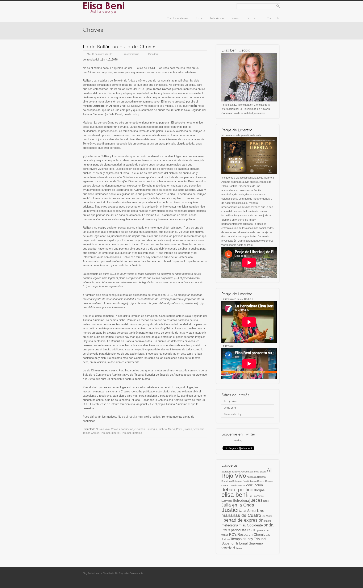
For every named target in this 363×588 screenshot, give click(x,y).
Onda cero (230, 407)
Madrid (267, 521)
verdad (228, 547)
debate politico (237, 489)
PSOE (179, 429)
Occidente (255, 525)
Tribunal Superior (110, 432)
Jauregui (152, 429)
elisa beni (140, 429)
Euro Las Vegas (255, 496)
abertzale (226, 471)
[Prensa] (235, 19)
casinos (242, 485)
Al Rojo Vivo (103, 429)
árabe (239, 548)
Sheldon (225, 539)
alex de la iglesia (257, 471)
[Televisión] (216, 19)
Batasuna (237, 481)
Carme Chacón (229, 485)
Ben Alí (246, 481)
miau (242, 525)
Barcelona (226, 481)
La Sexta (249, 511)
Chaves (115, 429)
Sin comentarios (131, 54)
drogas (259, 490)
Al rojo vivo (230, 401)
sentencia (198, 429)
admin (155, 54)
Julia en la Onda (237, 504)
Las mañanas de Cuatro (242, 513)
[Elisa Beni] (104, 13)
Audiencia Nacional (256, 477)
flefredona (241, 500)
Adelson (245, 471)
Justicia (162, 429)
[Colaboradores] (177, 19)
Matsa (171, 429)
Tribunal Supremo (131, 432)
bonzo (253, 481)
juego (266, 501)
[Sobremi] (253, 19)
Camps (260, 481)
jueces (256, 500)
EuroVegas (227, 501)
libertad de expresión (242, 520)
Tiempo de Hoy (232, 414)
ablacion (235, 471)
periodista (238, 530)
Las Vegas (267, 516)
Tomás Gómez (91, 432)
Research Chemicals (253, 535)
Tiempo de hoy (241, 539)
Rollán (188, 429)
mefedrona (229, 525)
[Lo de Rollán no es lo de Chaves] (120, 46)
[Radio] (199, 19)
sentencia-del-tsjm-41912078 (100, 59)
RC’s (233, 535)
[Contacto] (273, 19)
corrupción (127, 429)
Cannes (269, 481)
